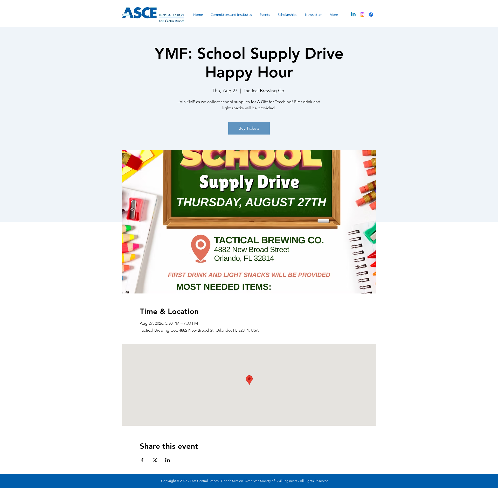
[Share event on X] (155, 460)
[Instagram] (362, 14)
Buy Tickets (249, 128)
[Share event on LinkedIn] (167, 460)
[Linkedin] (353, 14)
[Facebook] (371, 14)
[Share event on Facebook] (142, 460)
